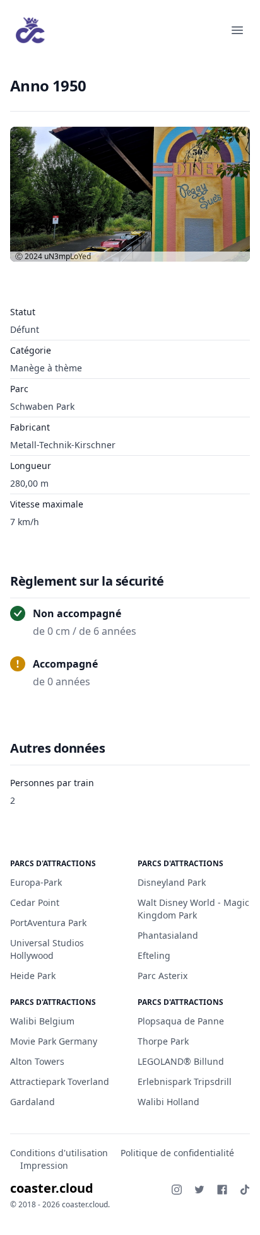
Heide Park (33, 976)
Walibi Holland (168, 1102)
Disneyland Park (172, 882)
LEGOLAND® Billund (181, 1061)
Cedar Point (34, 902)
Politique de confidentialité (177, 1153)
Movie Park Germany (53, 1041)
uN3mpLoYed (67, 256)
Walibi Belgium (42, 1021)
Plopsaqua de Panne (181, 1021)
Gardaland (32, 1102)
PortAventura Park (48, 923)
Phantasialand (168, 935)
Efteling (154, 955)
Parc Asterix (162, 976)
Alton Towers (37, 1061)
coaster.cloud (51, 1188)
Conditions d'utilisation (59, 1153)
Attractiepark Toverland (59, 1081)
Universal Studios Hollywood (47, 949)
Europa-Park (36, 882)
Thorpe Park (163, 1041)
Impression (44, 1165)
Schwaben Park (42, 406)
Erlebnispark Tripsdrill (185, 1081)
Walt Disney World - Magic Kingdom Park (193, 908)
